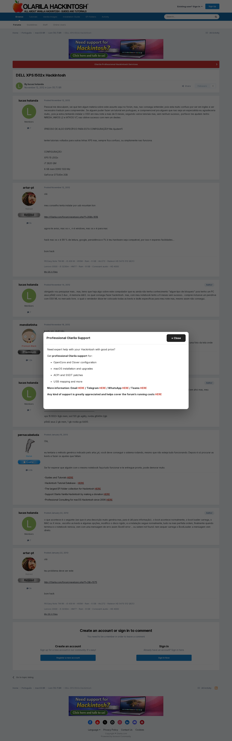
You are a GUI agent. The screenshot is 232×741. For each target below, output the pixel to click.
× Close (176, 338)
